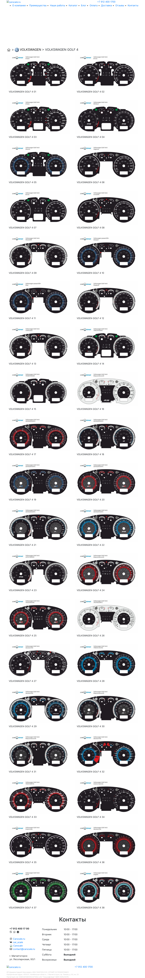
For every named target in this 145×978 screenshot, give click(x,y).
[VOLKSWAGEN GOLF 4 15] (38, 389)
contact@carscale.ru (24, 949)
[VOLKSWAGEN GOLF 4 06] (106, 162)
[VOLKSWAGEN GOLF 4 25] (38, 615)
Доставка (106, 5)
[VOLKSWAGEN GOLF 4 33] (38, 796)
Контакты (133, 5)
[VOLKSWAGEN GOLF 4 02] (106, 71)
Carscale (18, 945)
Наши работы (57, 5)
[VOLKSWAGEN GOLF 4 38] (106, 887)
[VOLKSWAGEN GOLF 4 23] (38, 570)
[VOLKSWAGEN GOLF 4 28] (106, 660)
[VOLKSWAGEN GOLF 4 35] (38, 842)
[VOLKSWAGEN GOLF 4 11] (38, 298)
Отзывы (119, 5)
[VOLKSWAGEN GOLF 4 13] (38, 343)
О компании (19, 5)
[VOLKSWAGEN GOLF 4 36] (106, 842)
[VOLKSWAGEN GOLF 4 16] (106, 389)
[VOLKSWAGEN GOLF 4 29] (38, 706)
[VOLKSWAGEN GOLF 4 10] (106, 252)
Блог (83, 5)
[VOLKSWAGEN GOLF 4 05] (38, 162)
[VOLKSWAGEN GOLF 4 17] (38, 434)
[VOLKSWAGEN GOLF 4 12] (106, 298)
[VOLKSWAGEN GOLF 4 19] (38, 479)
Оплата (94, 5)
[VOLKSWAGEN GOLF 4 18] (106, 434)
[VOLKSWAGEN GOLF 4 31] (38, 751)
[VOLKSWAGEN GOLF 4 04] (106, 116)
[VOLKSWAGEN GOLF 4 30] (106, 706)
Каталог (73, 5)
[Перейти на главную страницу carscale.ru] (14, 1)
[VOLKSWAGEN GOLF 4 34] (106, 796)
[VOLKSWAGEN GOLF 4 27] (38, 660)
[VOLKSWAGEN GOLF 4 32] (106, 751)
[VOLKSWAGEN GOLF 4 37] (38, 887)
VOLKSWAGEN (30, 49)
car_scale (18, 942)
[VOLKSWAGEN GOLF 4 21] (38, 524)
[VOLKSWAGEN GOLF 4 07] (38, 207)
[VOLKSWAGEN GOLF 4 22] (106, 524)
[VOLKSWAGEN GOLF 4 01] (38, 71)
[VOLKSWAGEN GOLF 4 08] (106, 207)
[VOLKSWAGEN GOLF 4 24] (106, 570)
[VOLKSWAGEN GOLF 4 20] (106, 479)
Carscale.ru (19, 938)
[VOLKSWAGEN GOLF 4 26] (106, 615)
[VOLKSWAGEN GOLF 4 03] (38, 116)
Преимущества (37, 5)
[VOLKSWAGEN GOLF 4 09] (38, 252)
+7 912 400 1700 (106, 1)
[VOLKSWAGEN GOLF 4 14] (106, 343)
